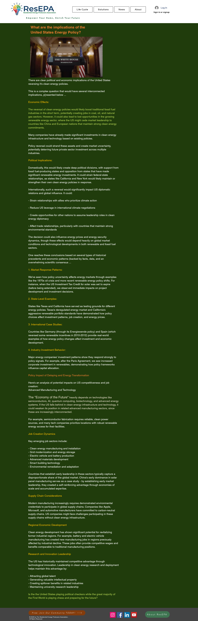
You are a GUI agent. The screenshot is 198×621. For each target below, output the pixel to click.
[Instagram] (113, 615)
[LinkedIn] (127, 615)
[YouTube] (134, 615)
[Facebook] (120, 615)
